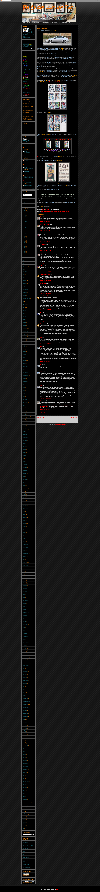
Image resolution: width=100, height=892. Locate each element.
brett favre (24, 346)
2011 (24, 253)
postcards (24, 621)
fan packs (24, 425)
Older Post (74, 417)
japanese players (25, 509)
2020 (24, 242)
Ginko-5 (41, 233)
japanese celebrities (25, 508)
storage (24, 730)
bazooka (24, 313)
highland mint (25, 479)
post (23, 618)
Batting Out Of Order (45, 224)
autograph (24, 295)
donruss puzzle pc (25, 408)
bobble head (24, 336)
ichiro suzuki (24, 499)
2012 (24, 252)
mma (23, 559)
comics (24, 390)
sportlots (24, 695)
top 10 (24, 775)
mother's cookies (25, 565)
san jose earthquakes (26, 657)
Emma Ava (42, 400)
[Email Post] (51, 209)
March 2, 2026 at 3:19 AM (45, 334)
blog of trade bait (25, 331)
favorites (24, 426)
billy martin (24, 322)
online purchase (25, 591)
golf (23, 458)
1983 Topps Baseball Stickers (27, 844)
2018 (24, 245)
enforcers (24, 417)
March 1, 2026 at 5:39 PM (45, 309)
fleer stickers (25, 440)
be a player (24, 316)
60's (23, 269)
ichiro (23, 497)
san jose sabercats (25, 660)
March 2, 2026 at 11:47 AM (45, 382)
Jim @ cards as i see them (26, 202)
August (26, 211)
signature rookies (25, 680)
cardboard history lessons (26, 361)
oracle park (24, 592)
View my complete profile (26, 37)
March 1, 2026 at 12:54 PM (45, 263)
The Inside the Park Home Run (27, 230)
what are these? (25, 823)
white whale (24, 825)
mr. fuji (24, 571)
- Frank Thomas (25, 63)
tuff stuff (24, 796)
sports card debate (25, 698)
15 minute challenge (25, 260)
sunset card (24, 737)
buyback (24, 352)
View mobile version (57, 420)
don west (24, 405)
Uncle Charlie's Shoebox (45, 295)
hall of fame (24, 473)
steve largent (25, 728)
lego (23, 535)
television (24, 754)
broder (24, 348)
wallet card (24, 817)
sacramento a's (25, 653)
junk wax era (25, 515)
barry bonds (24, 304)
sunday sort (24, 736)
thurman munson (25, 769)
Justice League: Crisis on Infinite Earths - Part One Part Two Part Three (28, 177)
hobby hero (24, 482)
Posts (25, 194)
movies (24, 570)
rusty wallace (25, 650)
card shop (24, 358)
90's (23, 277)
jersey (24, 511)
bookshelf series (25, 337)
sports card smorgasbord (26, 701)
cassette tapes (25, 366)
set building (58, 211)
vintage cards (25, 813)
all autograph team (25, 289)
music (24, 573)
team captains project (26, 749)
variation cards (25, 808)
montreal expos (25, 562)
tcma (23, 748)
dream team (24, 411)
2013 (24, 251)
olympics (24, 589)
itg (23, 503)
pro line (24, 627)
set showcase (25, 674)
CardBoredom (43, 283)
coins (23, 384)
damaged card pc (25, 399)
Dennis (41, 312)
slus (23, 689)
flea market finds (25, 435)
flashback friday (25, 434)
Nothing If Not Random (27, 175)
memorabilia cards (25, 553)
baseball (24, 307)
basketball (24, 310)
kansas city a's (25, 518)
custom (24, 396)
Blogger (57, 889)
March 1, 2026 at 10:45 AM (45, 221)
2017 (24, 246)
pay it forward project (26, 600)
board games (25, 334)
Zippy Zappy (43, 323)
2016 (24, 247)
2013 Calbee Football (26, 864)
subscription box (25, 733)
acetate (24, 281)
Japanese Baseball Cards (28, 185)
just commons (25, 517)
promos (24, 630)
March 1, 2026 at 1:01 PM (45, 271)
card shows (24, 360)
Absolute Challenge (26, 148)
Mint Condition (26, 160)
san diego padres (25, 656)
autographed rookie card (26, 298)
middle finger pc (25, 556)
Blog (24, 22)
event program (25, 423)
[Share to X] (56, 209)
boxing (24, 345)
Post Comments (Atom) (60, 424)
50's (23, 268)
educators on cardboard (26, 416)
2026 (24, 210)
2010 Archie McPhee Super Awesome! (28, 856)
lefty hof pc (24, 532)
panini (24, 597)
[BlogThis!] (55, 209)
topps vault (24, 790)
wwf (23, 828)
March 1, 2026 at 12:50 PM (45, 250)
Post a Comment (42, 412)
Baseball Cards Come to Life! (28, 167)
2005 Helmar (25, 853)
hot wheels (24, 494)
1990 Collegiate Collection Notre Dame (28, 848)
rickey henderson (25, 642)
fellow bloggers (46, 211)
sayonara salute (25, 666)
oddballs (24, 586)
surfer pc (24, 743)
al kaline (24, 286)
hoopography (25, 490)
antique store (25, 292)
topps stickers (25, 787)
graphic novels (25, 464)
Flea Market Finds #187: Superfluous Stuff (27, 221)
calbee (24, 357)
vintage (24, 811)
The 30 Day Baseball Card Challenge (33, 22)
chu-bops (24, 378)
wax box (24, 819)
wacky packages (25, 814)
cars (42, 211)
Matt (41, 337)
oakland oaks (25, 585)
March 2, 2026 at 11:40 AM (45, 369)
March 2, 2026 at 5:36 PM (45, 398)
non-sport (24, 580)
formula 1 (24, 443)
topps (67, 211)
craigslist (24, 393)
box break (24, 342)
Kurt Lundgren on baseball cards (28, 168)
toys (23, 793)
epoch (24, 419)
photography (24, 609)
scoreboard (24, 669)
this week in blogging (26, 766)
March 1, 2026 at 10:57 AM (45, 230)
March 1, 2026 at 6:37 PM (45, 321)
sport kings (24, 692)
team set (24, 751)
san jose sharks (25, 662)
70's (23, 274)
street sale (24, 731)
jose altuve (24, 514)
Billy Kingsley (43, 253)
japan (23, 506)
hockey (24, 485)
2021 (24, 241)
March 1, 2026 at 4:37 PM (45, 293)
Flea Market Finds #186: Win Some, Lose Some (27, 225)
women (24, 826)
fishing (24, 431)
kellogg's (53, 211)
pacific (24, 594)
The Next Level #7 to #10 (56, 22)
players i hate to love (26, 612)
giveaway (24, 452)
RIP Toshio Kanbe (26, 186)
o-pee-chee (24, 582)
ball (23, 301)
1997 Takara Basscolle (26, 851)
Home (57, 417)
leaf (23, 529)
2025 (24, 236)
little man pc (24, 541)
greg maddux (25, 467)
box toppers (24, 343)
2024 (24, 237)
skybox (24, 686)
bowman (24, 339)
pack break (24, 595)
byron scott (24, 354)
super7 (24, 740)
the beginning (25, 760)
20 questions (25, 263)
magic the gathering (25, 544)
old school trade (25, 588)
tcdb (23, 746)
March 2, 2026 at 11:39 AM (45, 361)
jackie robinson (25, 505)
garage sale (24, 449)
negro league (25, 577)
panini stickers (25, 598)
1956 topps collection (26, 262)
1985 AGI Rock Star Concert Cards (28, 845)
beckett (24, 319)
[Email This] (53, 209)
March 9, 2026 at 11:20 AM (45, 409)
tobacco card (25, 772)
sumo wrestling (25, 734)
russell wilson (25, 648)
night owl (42, 265)
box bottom (24, 340)
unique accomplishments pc (27, 802)
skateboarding (25, 683)
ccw (23, 369)
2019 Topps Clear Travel (26, 867)
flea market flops (25, 437)
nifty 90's (24, 579)
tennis (24, 755)
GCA (41, 346)
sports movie (25, 710)
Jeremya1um (43, 244)
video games (25, 810)
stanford (24, 719)
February (26, 233)
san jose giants (25, 659)
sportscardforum (25, 713)
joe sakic (24, 512)
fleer (23, 438)
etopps (24, 422)
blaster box (24, 325)
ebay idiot (24, 414)
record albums (25, 633)
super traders (25, 739)
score (24, 668)
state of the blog (25, 722)
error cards (24, 420)
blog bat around (25, 328)
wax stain (24, 822)
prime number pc (25, 624)
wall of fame (24, 816)
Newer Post (40, 417)
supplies (24, 742)
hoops (24, 491)
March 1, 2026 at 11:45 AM (45, 241)
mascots (24, 550)
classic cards (25, 381)
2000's (24, 265)
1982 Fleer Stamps (25, 842)
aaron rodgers (25, 280)
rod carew (24, 645)
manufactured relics (25, 547)
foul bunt (25, 151)
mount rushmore (25, 568)
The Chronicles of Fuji (48, 7)
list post (24, 538)
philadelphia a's (25, 606)
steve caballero (25, 725)
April (25, 216)
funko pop (24, 446)
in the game (24, 500)
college (24, 387)
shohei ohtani (25, 677)
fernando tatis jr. (25, 429)
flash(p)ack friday (25, 432)
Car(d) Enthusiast (26, 232)
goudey (24, 461)
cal (23, 355)
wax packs (24, 820)
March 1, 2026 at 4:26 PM (45, 280)
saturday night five (25, 665)
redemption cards (25, 636)
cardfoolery (24, 363)
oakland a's (24, 583)
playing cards (25, 615)
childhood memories (26, 375)
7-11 (23, 272)
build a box (24, 351)
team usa (24, 752)
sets (23, 675)
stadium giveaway (25, 716)
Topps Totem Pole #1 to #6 (45, 22)
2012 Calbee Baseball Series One (27, 859)
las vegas (24, 526)
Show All (33, 188)
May (25, 215)
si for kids (24, 678)
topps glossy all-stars (26, 781)
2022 (24, 240)
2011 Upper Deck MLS (26, 857)
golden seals (24, 455)
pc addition (24, 603)
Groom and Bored (26, 161)
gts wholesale (25, 470)
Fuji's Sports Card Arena (30, 45)
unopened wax (25, 805)
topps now (24, 784)
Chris (41, 216)
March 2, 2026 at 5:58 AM (45, 343)
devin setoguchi (25, 402)
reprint (24, 639)
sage (23, 654)
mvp (23, 574)
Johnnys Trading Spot (45, 274)
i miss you (24, 496)
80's (23, 275)
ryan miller (24, 651)
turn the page (25, 799)
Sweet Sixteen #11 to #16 (66, 22)
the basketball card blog (26, 758)
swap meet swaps (25, 745)
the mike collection (25, 763)
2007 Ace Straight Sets (26, 854)
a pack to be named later (26, 278)
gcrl (41, 385)
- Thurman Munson (25, 62)
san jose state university (26, 663)
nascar (24, 576)
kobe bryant (24, 523)
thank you (63, 211)
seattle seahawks (25, 671)
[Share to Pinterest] (58, 209)
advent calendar (25, 284)
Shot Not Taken (26, 171)
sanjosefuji (27, 46)
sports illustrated (25, 707)
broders (24, 349)
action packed (25, 283)
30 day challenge (25, 266)
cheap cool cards (25, 372)
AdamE (41, 371)
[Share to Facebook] (57, 209)
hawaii (24, 476)
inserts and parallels (26, 502)
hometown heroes (25, 488)
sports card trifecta (25, 704)
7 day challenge (25, 271)
